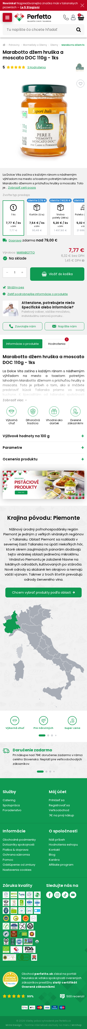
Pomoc (8, 860)
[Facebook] (49, 895)
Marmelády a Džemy (35, 45)
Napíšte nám (67, 326)
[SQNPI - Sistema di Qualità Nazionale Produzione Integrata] (15, 918)
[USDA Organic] (37, 941)
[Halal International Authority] (13, 902)
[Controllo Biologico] (37, 895)
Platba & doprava (15, 850)
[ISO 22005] (37, 902)
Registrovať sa (59, 805)
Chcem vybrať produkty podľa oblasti (41, 592)
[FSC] (13, 941)
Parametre (12, 447)
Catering (9, 800)
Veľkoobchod (59, 810)
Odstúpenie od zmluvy (19, 865)
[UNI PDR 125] (16, 949)
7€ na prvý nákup (61, 815)
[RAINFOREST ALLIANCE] (6, 934)
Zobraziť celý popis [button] (22, 187)
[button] (7, 17)
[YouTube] (73, 895)
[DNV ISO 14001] (29, 910)
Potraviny (14, 45)
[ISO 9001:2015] (29, 902)
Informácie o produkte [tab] (22, 344)
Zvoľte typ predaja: (16, 195)
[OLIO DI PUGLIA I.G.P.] (32, 934)
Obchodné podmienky (19, 840)
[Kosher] (6, 941)
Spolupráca (11, 805)
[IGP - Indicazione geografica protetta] (6, 918)
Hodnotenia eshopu (63, 844)
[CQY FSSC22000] (6, 895)
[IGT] (33, 918)
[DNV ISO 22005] (21, 910)
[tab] (57, 343)
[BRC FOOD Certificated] (21, 902)
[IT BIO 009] (6, 949)
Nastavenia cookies (17, 870)
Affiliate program (61, 865)
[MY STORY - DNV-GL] (37, 910)
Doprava (15, 240)
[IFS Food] (21, 895)
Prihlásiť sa (56, 800)
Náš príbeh (57, 840)
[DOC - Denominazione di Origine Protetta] (25, 918)
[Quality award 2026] (34, 957)
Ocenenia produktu (20, 459)
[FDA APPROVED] (29, 949)
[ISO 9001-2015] (19, 941)
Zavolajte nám (25, 326)
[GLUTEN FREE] (22, 926)
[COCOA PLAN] (13, 934)
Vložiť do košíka (61, 274)
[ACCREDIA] (6, 910)
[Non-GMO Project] (28, 941)
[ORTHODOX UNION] (30, 926)
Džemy (54, 45)
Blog (52, 854)
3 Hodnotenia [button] (36, 67)
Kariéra (54, 860)
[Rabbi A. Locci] (6, 902)
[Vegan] (6, 926)
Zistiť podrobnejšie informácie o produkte (37, 294)
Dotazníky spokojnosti (18, 844)
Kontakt (54, 850)
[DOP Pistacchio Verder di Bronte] (9, 957)
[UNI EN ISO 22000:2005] (14, 926)
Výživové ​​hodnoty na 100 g (26, 436)
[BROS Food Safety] (13, 895)
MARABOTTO (26, 252)
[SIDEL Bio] (22, 934)
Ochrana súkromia (16, 854)
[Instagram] (57, 895)
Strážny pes (15, 287)
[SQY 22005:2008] (29, 895)
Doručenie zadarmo (32, 750)
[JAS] (23, 957)
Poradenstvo (12, 810)
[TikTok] (65, 895)
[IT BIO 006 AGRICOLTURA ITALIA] (13, 910)
